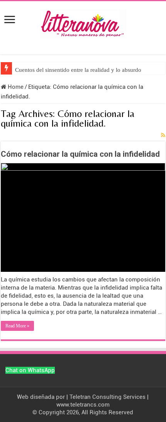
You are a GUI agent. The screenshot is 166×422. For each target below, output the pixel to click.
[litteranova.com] (83, 22)
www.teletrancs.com (83, 404)
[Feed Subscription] (163, 135)
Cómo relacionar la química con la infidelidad (80, 154)
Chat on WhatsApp (30, 370)
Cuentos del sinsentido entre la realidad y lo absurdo (78, 70)
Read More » (17, 326)
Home (15, 86)
